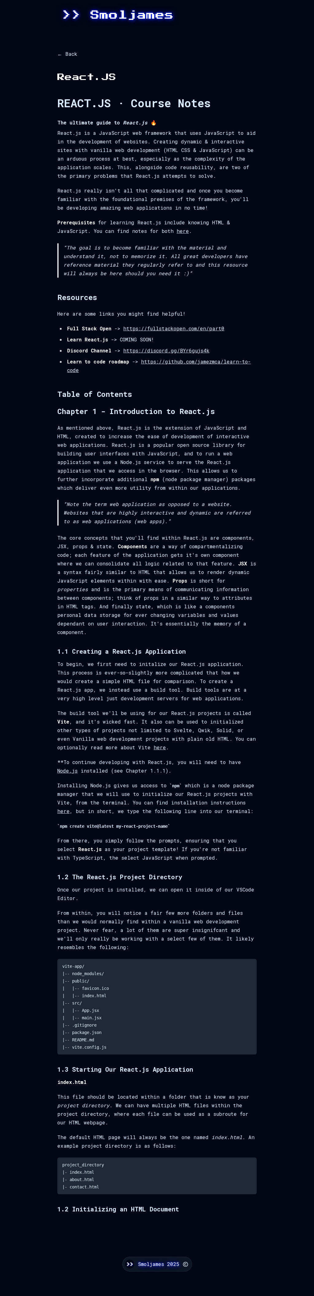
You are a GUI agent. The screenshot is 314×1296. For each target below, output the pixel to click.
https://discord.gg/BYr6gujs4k (166, 350)
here (183, 231)
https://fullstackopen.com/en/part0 (173, 328)
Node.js (67, 770)
